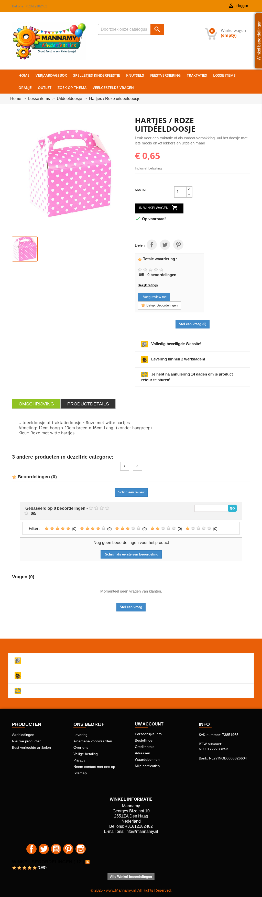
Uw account (149, 724)
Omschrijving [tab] (36, 403)
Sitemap (80, 773)
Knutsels (135, 75)
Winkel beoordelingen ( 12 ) (48, 861)
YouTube (56, 849)
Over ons (80, 747)
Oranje (25, 87)
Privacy (79, 760)
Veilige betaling (85, 754)
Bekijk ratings (148, 285)
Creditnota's (144, 747)
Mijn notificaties (147, 766)
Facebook (31, 849)
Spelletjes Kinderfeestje (96, 75)
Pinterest (178, 245)
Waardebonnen (147, 759)
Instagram (80, 849)
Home (23, 75)
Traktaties (197, 75)
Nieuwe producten (26, 741)
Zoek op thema (72, 87)
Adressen (142, 753)
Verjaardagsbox (51, 75)
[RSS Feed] (87, 861)
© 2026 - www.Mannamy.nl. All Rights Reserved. (131, 890)
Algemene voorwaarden (92, 741)
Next (137, 466)
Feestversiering (165, 75)
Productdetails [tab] (88, 403)
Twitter (44, 849)
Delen (152, 245)
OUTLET (44, 87)
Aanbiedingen (23, 735)
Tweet (165, 245)
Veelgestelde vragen (113, 87)
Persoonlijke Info (148, 734)
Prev (124, 466)
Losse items (224, 75)
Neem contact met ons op (94, 767)
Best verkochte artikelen (31, 747)
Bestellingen (145, 740)
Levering (80, 735)
